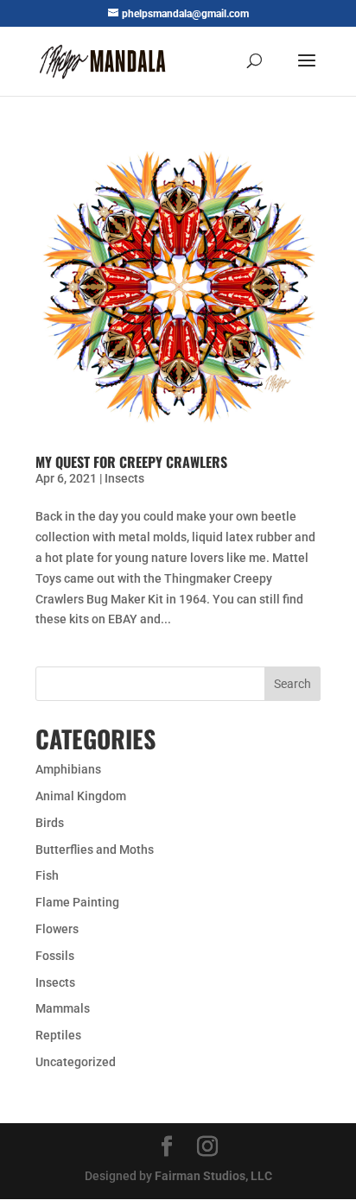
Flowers (57, 929)
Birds (49, 823)
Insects (124, 478)
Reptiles (58, 1035)
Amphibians (68, 769)
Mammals (62, 1008)
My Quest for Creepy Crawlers (131, 462)
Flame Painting (77, 902)
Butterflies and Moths (94, 849)
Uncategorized (75, 1062)
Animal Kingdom (80, 796)
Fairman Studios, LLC (213, 1176)
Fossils (54, 956)
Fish (47, 875)
